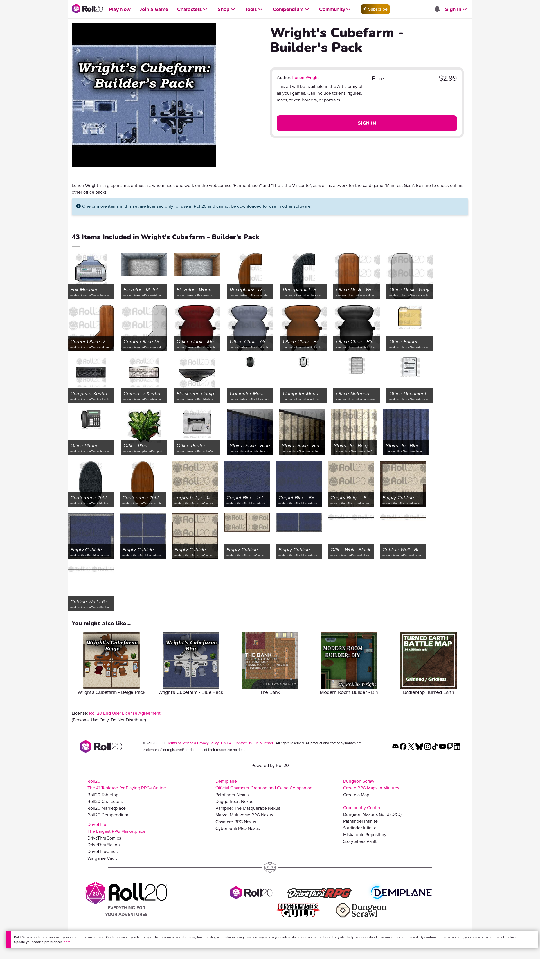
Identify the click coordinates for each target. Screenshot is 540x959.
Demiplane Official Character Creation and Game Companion (263, 784)
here (67, 941)
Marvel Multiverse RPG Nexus (244, 815)
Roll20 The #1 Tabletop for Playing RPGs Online (126, 784)
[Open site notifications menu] (437, 9)
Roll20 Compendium (107, 815)
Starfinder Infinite (360, 828)
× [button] (534, 937)
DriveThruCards (102, 851)
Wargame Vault (102, 858)
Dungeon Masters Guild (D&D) (372, 814)
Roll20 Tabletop (102, 794)
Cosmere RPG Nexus (235, 821)
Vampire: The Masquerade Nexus (247, 808)
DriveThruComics (104, 838)
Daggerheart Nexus (234, 801)
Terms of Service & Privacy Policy (193, 743)
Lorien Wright (305, 78)
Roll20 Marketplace (106, 808)
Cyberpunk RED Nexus (237, 828)
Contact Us (243, 743)
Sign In (367, 123)
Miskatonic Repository (364, 834)
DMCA (226, 743)
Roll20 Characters (105, 801)
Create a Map (356, 794)
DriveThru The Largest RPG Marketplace (116, 827)
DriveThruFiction (103, 844)
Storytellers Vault (360, 841)
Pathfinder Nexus (232, 794)
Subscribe (377, 9)
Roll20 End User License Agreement (125, 713)
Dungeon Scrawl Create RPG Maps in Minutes (371, 784)
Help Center (263, 743)
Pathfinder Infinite (360, 821)
